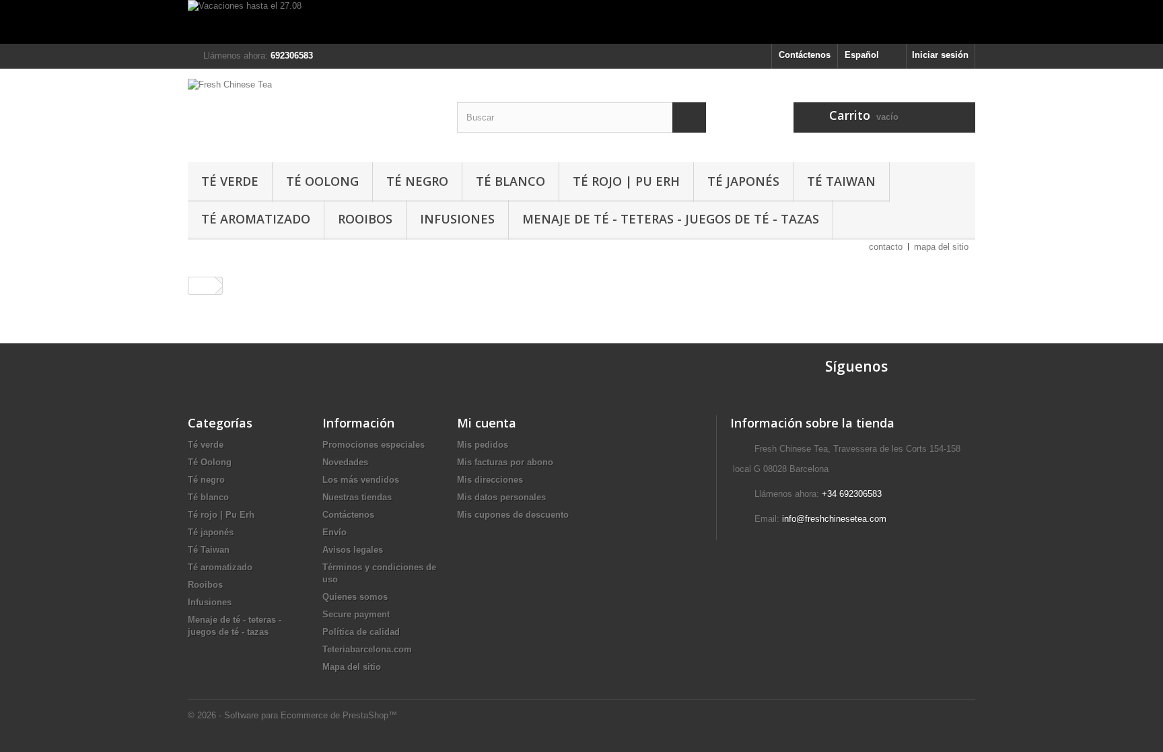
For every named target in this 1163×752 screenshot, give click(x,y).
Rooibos (365, 219)
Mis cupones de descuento (513, 515)
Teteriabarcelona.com (367, 649)
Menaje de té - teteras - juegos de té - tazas (670, 219)
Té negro (417, 181)
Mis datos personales (501, 497)
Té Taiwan (841, 181)
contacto (886, 247)
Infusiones (457, 219)
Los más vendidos (360, 480)
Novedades (345, 462)
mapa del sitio (941, 247)
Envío (334, 532)
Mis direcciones (490, 480)
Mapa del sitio (351, 667)
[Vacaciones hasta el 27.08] (581, 22)
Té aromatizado (255, 219)
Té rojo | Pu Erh (626, 181)
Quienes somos (355, 597)
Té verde (229, 181)
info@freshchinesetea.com (834, 519)
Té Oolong (322, 181)
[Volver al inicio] (202, 285)
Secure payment (356, 614)
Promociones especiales (373, 445)
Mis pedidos (482, 445)
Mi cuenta (486, 423)
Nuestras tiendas (357, 497)
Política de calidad (361, 632)
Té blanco (510, 181)
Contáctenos (805, 55)
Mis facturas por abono (505, 462)
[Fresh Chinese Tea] (312, 112)
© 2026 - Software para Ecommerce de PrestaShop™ (292, 715)
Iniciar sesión (940, 55)
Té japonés (743, 181)
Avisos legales (352, 550)
